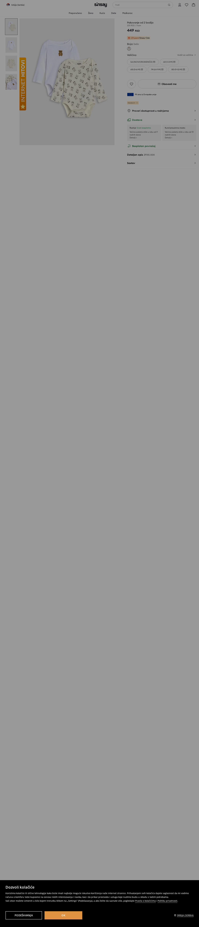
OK (63, 915)
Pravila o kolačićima (145, 900)
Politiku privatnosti (167, 900)
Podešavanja (24, 915)
